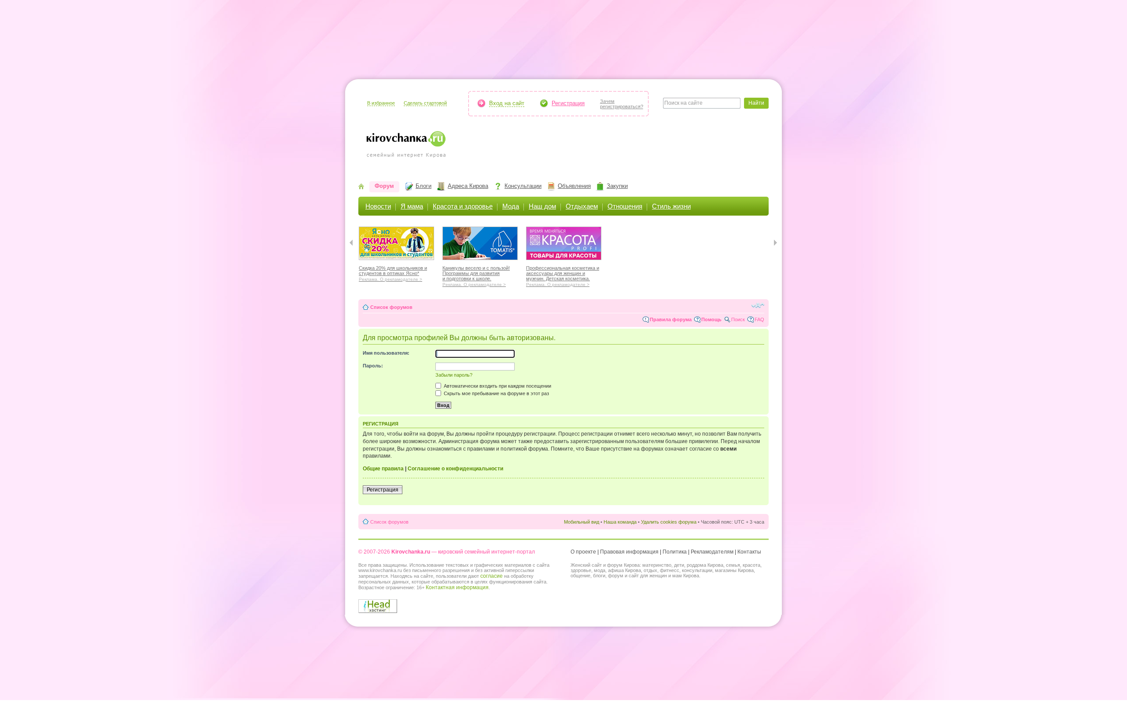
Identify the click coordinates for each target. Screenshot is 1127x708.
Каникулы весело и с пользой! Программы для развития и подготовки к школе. (476, 275)
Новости (378, 206)
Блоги (423, 186)
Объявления (574, 186)
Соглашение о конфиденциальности (455, 469)
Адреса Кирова (468, 186)
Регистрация (568, 103)
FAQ (759, 319)
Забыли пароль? (453, 375)
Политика (675, 552)
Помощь (711, 319)
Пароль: (373, 365)
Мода (510, 206)
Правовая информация (629, 552)
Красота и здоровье (463, 206)
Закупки (617, 186)
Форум (384, 186)
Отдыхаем (582, 206)
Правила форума (671, 319)
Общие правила (383, 469)
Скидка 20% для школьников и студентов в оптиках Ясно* (393, 272)
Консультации (523, 186)
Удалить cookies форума (668, 522)
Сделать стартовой (425, 103)
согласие (491, 576)
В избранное (381, 103)
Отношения (625, 206)
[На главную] (361, 187)
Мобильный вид (581, 522)
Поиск (738, 319)
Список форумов (391, 307)
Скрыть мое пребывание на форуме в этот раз (495, 393)
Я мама (412, 206)
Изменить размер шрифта (757, 305)
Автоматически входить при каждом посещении (496, 386)
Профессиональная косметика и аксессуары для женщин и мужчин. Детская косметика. (562, 275)
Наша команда (620, 522)
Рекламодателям (712, 552)
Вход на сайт (506, 103)
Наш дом (542, 206)
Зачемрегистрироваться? (621, 104)
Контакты (749, 552)
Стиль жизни (671, 206)
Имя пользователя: (386, 353)
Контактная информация (457, 587)
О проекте (583, 552)
